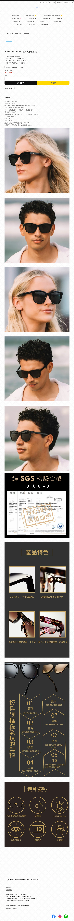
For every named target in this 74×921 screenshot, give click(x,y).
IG (57, 24)
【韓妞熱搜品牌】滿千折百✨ (52, 15)
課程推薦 (19, 24)
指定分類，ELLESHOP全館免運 (14, 67)
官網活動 (46, 18)
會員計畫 (32, 24)
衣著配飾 (59, 18)
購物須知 (8, 887)
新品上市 (15, 15)
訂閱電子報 (9, 890)
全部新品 (26, 33)
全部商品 (10, 33)
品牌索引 (43, 21)
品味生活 (16, 21)
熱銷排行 (32, 18)
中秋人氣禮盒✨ (31, 15)
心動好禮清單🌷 (16, 18)
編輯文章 (57, 21)
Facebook (45, 24)
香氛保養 (30, 21)
